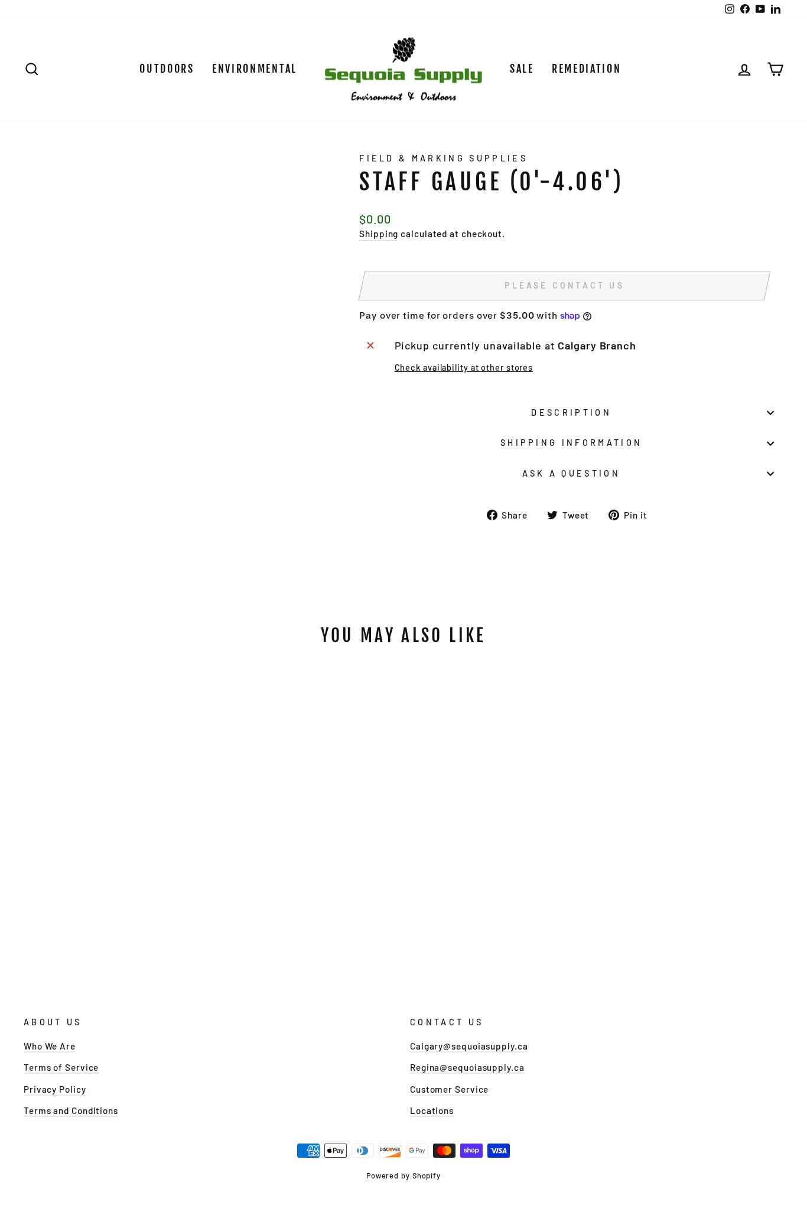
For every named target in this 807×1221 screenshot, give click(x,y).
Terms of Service (61, 1067)
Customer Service (449, 1089)
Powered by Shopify (403, 1175)
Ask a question (571, 473)
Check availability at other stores (464, 367)
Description (571, 412)
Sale (522, 68)
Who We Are (50, 1046)
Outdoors (166, 68)
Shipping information (571, 443)
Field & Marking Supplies (443, 158)
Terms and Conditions (71, 1110)
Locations (432, 1110)
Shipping (378, 233)
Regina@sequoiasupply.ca (467, 1067)
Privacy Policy (55, 1089)
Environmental (254, 68)
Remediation (586, 68)
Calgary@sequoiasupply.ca (469, 1046)
